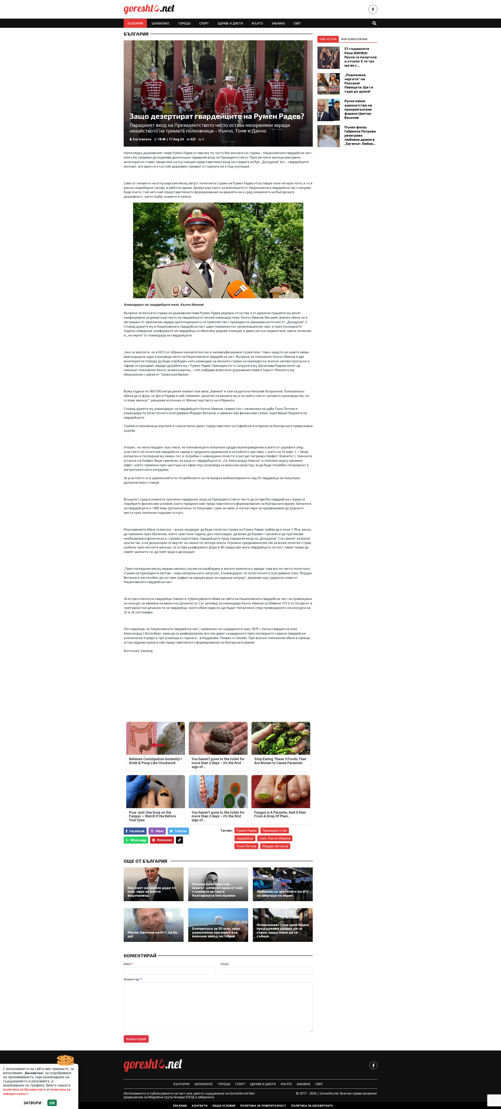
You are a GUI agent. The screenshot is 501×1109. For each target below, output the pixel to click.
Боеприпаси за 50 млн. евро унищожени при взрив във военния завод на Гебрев (216, 932)
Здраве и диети (230, 23)
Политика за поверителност (263, 1105)
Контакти (199, 1105)
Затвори (32, 1102)
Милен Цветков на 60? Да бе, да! (153, 934)
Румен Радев (246, 830)
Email (225, 964)
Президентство (274, 830)
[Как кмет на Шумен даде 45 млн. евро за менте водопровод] (154, 884)
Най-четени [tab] (328, 39)
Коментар (133, 979)
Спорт (204, 23)
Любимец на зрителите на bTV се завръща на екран (282, 893)
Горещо (184, 23)
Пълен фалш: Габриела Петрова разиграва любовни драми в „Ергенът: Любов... (360, 135)
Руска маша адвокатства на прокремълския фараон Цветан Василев (358, 109)
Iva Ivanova (142, 139)
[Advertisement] (170, 684)
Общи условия (223, 1105)
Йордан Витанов (275, 846)
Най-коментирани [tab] (354, 39)
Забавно (278, 23)
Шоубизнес (161, 23)
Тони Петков (246, 846)
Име (128, 964)
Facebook (137, 831)
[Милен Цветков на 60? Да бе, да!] (154, 925)
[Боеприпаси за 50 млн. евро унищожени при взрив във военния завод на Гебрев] (218, 925)
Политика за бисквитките (312, 1105)
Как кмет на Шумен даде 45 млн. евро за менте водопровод (152, 891)
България (135, 23)
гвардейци (244, 838)
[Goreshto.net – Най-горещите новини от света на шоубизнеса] (149, 9)
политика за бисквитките (24, 1089)
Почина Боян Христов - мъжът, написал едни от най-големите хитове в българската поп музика (218, 889)
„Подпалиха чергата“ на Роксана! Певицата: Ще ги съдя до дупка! (358, 83)
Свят (297, 23)
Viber (160, 831)
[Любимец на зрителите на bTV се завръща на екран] (283, 884)
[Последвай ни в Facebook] (373, 9)
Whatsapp (138, 840)
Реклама (180, 1105)
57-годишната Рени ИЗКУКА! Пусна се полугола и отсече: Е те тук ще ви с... (360, 56)
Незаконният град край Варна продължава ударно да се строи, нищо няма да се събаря (283, 930)
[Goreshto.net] (153, 1065)
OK (52, 1102)
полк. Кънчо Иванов (274, 838)
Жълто (257, 23)
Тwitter (181, 831)
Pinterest (164, 840)
